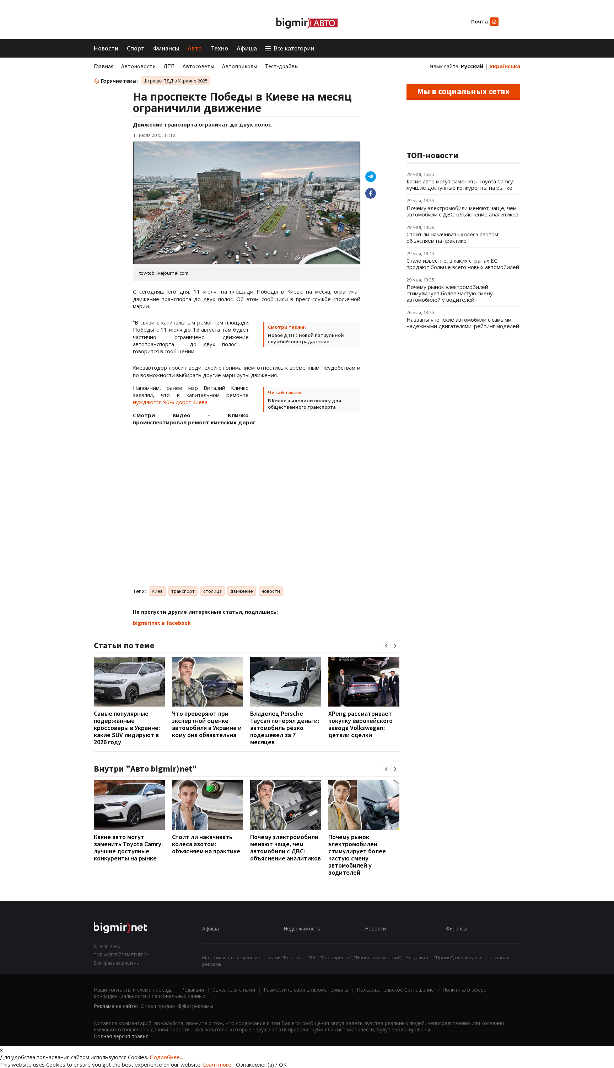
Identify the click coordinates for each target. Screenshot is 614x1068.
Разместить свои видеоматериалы (306, 989)
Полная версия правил (121, 1036)
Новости (106, 48)
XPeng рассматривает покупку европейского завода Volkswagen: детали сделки (360, 724)
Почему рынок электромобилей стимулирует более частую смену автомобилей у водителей (357, 854)
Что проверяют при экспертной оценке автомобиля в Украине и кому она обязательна (207, 724)
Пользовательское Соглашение (395, 989)
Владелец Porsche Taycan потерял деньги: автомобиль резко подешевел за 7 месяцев (284, 727)
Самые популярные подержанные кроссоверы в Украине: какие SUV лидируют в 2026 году (127, 727)
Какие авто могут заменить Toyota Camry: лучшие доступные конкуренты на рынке (128, 847)
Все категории (294, 48)
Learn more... (219, 1064)
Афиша (247, 48)
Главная (103, 66)
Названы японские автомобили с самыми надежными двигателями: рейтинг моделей (462, 322)
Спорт (136, 48)
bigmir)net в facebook (162, 622)
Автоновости (138, 66)
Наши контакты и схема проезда (133, 989)
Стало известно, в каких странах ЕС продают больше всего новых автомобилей (462, 263)
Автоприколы (239, 66)
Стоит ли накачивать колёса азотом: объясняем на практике (206, 844)
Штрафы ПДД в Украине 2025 (176, 80)
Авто (195, 48)
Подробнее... (166, 1057)
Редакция (192, 989)
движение (241, 591)
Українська (504, 66)
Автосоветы (198, 66)
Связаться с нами (233, 989)
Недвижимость (302, 928)
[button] (386, 646)
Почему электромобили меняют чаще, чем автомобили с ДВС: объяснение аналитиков (285, 847)
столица (212, 591)
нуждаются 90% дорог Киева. (171, 402)
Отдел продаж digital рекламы (177, 1006)
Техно (219, 48)
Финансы (166, 48)
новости (271, 591)
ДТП (169, 66)
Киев (157, 591)
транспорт (183, 591)
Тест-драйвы (281, 66)
